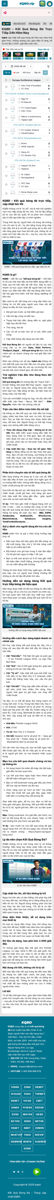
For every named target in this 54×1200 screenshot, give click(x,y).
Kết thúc (27, 72)
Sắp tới (37, 72)
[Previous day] (5, 66)
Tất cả (7, 72)
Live (17, 72)
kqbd (4, 37)
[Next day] (30, 66)
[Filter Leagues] (48, 66)
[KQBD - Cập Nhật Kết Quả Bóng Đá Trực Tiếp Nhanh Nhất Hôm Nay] (27, 4)
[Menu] (5, 4)
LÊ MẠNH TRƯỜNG (35, 1161)
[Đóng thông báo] (49, 12)
